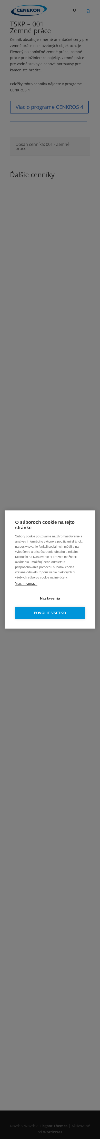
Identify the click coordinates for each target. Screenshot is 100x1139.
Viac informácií (26, 583)
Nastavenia (50, 598)
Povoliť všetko (50, 613)
